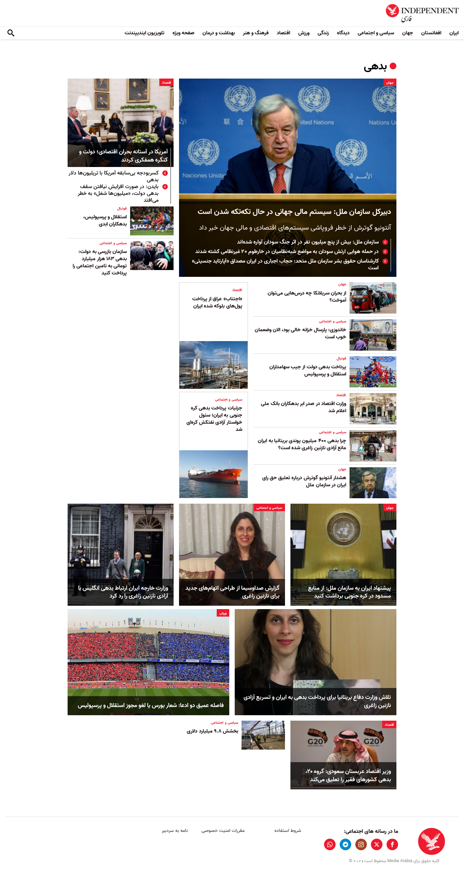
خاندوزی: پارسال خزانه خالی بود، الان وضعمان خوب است (300, 333)
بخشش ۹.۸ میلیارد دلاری (212, 731)
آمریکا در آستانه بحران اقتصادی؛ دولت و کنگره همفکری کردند (123, 156)
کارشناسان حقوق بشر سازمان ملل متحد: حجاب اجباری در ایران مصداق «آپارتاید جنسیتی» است (285, 264)
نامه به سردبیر (175, 831)
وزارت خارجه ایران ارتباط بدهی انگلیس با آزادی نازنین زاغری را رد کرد (123, 592)
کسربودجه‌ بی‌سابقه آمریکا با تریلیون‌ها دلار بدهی (114, 176)
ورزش (303, 33)
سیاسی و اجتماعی (376, 33)
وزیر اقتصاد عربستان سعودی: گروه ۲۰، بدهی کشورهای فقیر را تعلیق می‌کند (348, 776)
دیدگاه (343, 33)
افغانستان (431, 33)
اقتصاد (283, 33)
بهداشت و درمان (218, 33)
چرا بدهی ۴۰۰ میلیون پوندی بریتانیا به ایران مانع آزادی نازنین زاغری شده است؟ (302, 444)
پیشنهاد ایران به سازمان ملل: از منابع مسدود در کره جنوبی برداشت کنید (349, 592)
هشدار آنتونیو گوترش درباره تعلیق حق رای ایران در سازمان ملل (304, 481)
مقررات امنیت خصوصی (223, 831)
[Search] (11, 33)
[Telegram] (345, 844)
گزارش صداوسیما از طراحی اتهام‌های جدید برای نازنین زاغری (232, 592)
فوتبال (122, 208)
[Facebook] (392, 844)
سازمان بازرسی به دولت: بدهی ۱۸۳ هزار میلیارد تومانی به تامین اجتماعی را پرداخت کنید (100, 262)
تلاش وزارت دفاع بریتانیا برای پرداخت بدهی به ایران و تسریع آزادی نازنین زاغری (317, 701)
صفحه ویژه (183, 33)
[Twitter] (376, 844)
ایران (454, 33)
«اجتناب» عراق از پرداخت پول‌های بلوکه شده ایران (217, 302)
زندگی (323, 33)
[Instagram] (361, 844)
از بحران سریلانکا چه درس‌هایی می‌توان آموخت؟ (307, 296)
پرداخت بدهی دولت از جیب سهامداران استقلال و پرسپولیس (307, 370)
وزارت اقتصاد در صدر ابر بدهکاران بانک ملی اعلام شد (303, 407)
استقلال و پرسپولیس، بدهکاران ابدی (105, 220)
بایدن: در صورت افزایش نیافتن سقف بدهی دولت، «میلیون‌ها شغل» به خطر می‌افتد (118, 193)
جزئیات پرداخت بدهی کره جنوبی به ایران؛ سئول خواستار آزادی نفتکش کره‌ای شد (214, 419)
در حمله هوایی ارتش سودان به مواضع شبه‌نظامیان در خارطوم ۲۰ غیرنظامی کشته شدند (287, 251)
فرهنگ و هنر (256, 33)
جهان (407, 33)
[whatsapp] (330, 844)
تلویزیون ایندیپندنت (144, 33)
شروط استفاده (287, 831)
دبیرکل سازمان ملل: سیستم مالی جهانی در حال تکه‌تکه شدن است (294, 212)
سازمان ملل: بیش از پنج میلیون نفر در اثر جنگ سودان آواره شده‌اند (308, 242)
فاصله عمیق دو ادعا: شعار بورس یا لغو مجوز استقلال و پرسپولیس (151, 706)
